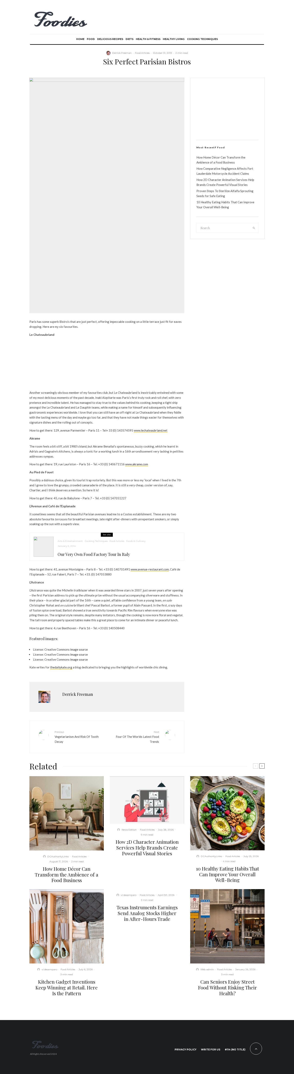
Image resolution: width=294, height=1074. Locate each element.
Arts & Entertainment (70, 540)
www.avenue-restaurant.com (150, 569)
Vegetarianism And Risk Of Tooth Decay (77, 736)
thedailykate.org (61, 667)
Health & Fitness (148, 39)
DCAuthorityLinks (58, 856)
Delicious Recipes (110, 39)
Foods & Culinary (136, 540)
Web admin (207, 969)
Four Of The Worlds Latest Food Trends (137, 736)
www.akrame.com (136, 464)
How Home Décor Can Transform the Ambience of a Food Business (66, 874)
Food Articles (142, 52)
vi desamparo (49, 969)
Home (80, 39)
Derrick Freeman (122, 52)
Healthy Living (174, 39)
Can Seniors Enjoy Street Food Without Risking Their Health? (227, 987)
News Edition (129, 829)
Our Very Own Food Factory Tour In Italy (94, 554)
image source (79, 649)
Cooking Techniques (202, 39)
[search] (254, 228)
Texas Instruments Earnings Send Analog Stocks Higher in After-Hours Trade (147, 913)
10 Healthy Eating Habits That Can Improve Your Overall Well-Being (227, 874)
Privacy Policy (185, 1049)
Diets (129, 39)
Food (91, 39)
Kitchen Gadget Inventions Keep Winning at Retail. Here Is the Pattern (66, 987)
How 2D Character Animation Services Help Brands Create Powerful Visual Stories (147, 847)
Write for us (210, 1049)
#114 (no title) (235, 1049)
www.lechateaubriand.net (150, 430)
